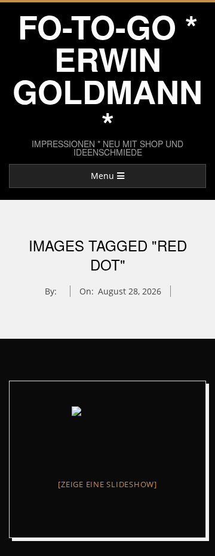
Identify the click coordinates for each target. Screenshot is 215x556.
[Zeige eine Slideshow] (107, 484)
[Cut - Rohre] (107, 433)
